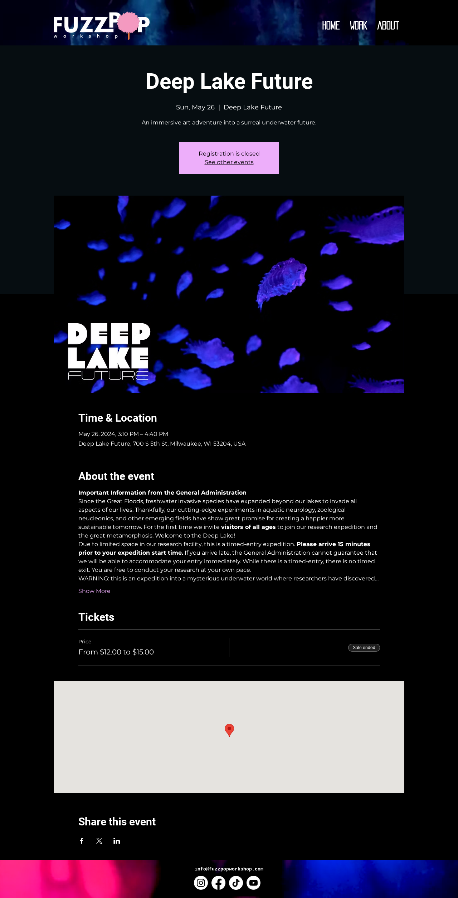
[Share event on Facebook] (81, 841)
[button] (358, 25)
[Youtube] (253, 883)
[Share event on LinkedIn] (116, 841)
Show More (94, 591)
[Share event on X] (99, 841)
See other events (229, 162)
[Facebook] (218, 883)
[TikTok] (236, 883)
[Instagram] (201, 883)
